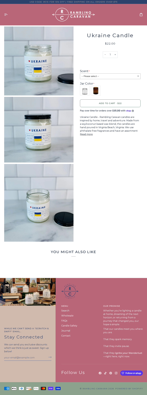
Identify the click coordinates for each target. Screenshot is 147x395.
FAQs (64, 320)
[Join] (49, 357)
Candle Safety (69, 325)
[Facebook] (100, 373)
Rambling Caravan (95, 388)
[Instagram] (116, 373)
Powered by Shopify (129, 388)
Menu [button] (64, 306)
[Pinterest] (110, 373)
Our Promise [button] (111, 306)
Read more (86, 134)
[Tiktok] (105, 373)
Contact (65, 335)
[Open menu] (8, 14)
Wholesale (67, 315)
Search (65, 310)
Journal (65, 330)
